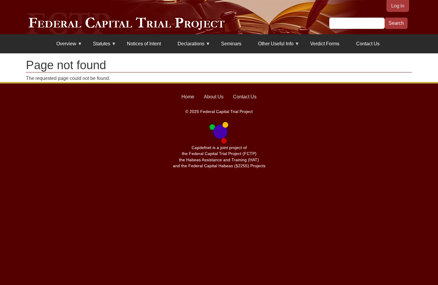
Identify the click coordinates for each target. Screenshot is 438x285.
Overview (62, 46)
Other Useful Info (272, 46)
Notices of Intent (144, 43)
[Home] (126, 23)
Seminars (231, 43)
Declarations (187, 46)
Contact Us (368, 43)
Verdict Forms (324, 43)
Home (187, 96)
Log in (397, 5)
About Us (213, 96)
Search (396, 23)
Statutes (98, 46)
